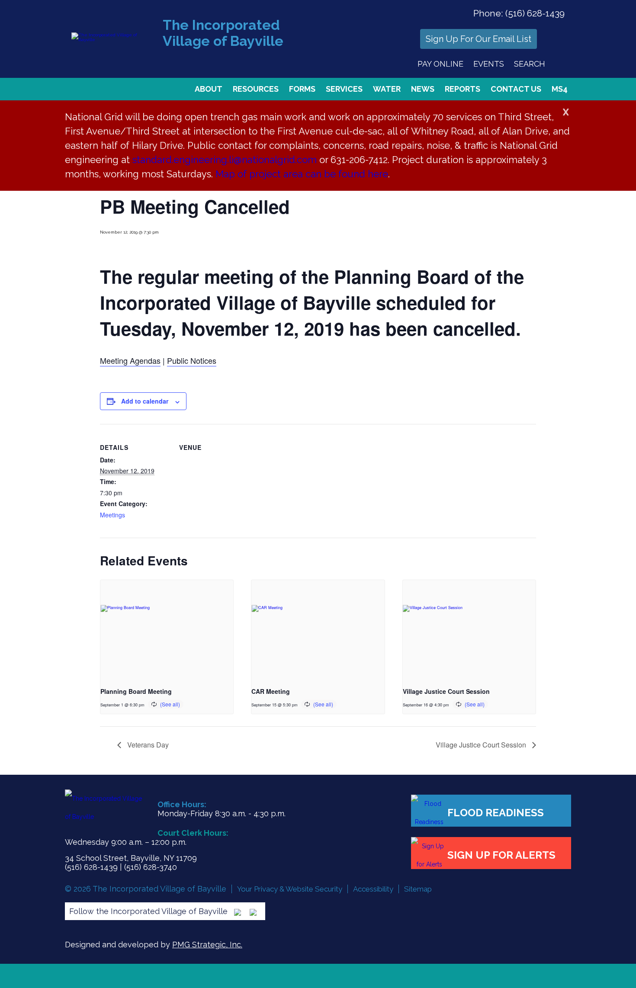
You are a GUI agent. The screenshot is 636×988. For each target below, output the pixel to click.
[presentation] (166, 630)
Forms (302, 88)
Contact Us (516, 88)
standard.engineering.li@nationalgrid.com (224, 159)
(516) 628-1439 (535, 13)
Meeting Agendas (130, 360)
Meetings (112, 514)
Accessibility (373, 889)
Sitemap (418, 889)
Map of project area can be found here (301, 174)
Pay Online (440, 63)
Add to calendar (144, 401)
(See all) (170, 704)
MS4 (560, 88)
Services (344, 88)
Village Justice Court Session (446, 691)
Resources (256, 88)
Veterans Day (147, 745)
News (422, 88)
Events (488, 63)
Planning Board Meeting (136, 691)
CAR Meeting (270, 691)
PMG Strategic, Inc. (207, 944)
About (208, 88)
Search (529, 63)
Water (387, 88)
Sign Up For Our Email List (478, 39)
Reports (462, 88)
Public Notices (191, 360)
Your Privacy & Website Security (289, 889)
